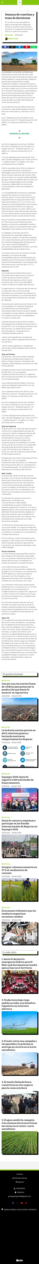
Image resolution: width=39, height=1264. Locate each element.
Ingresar (20, 1182)
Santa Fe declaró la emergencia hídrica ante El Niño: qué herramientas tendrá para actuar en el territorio (19, 963)
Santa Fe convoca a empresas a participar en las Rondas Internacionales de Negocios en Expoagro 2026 (19, 825)
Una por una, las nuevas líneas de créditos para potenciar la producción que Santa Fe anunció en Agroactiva (19, 688)
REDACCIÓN (13, 39)
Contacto (19, 1174)
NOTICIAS (9, 35)
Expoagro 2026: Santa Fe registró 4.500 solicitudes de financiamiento (18, 780)
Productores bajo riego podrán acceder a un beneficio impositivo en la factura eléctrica (18, 1004)
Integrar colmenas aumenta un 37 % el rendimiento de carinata (19, 870)
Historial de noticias (19, 1178)
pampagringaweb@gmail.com (19, 1196)
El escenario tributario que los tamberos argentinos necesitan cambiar (19, 913)
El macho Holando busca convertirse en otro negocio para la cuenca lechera (17, 1085)
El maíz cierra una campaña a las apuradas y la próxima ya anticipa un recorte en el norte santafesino (19, 1045)
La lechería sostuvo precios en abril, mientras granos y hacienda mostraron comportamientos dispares (19, 735)
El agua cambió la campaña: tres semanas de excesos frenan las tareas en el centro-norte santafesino (19, 1124)
